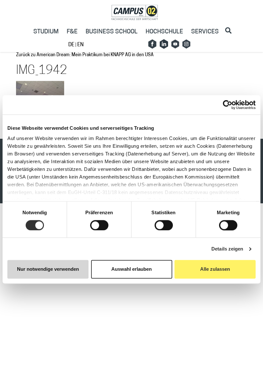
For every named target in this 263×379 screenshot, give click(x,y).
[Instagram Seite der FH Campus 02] (186, 44)
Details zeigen (227, 248)
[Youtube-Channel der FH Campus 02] (175, 44)
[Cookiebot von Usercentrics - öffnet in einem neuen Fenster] (227, 105)
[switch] (99, 225)
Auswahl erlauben (131, 269)
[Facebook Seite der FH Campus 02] (152, 44)
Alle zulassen (215, 269)
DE (71, 45)
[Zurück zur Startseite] (135, 12)
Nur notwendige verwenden (48, 269)
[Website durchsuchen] (228, 30)
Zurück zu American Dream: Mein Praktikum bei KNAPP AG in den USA (85, 55)
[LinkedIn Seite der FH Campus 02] (164, 44)
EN (80, 45)
